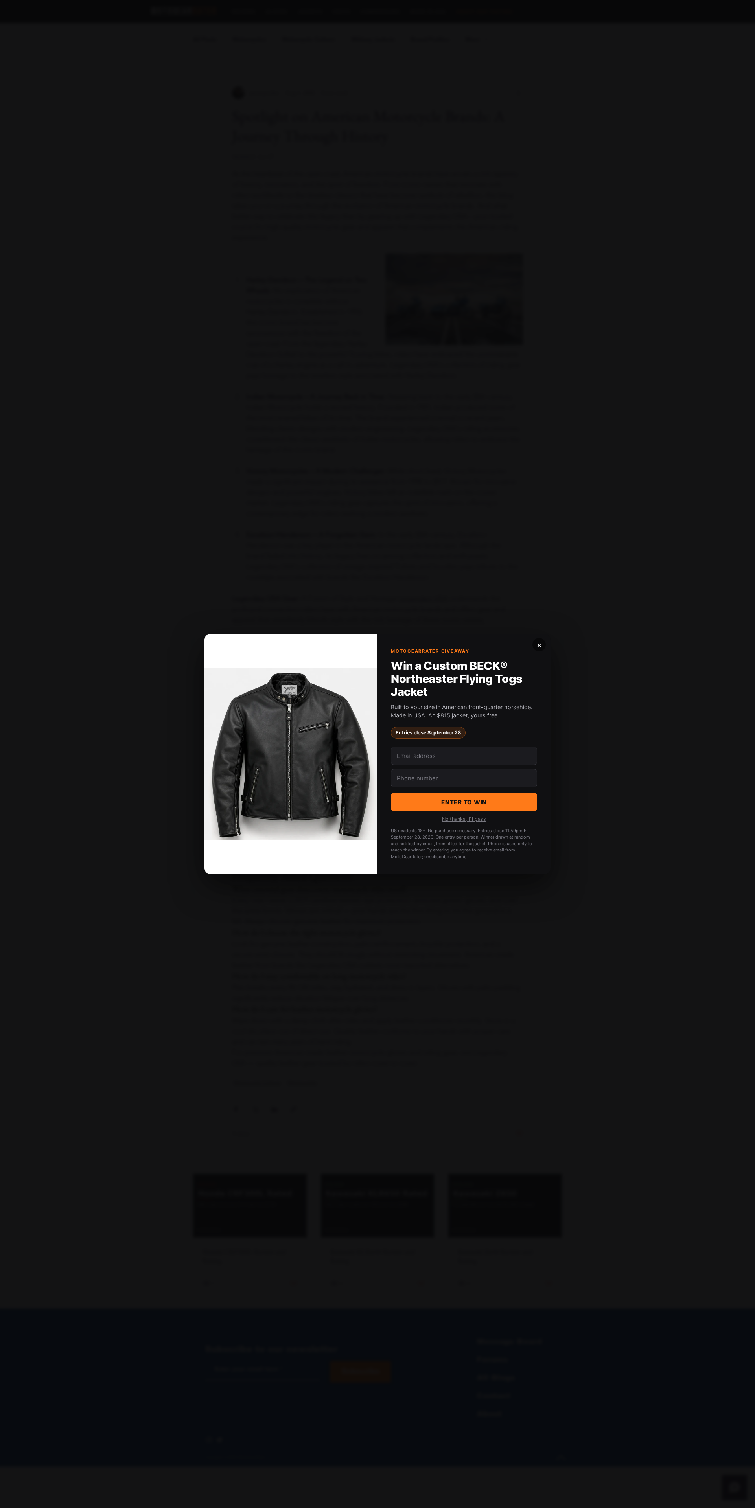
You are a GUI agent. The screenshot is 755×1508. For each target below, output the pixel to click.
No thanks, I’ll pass (464, 819)
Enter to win (464, 802)
